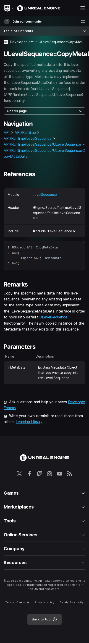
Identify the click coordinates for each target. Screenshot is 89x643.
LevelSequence (45, 194)
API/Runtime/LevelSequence (28, 138)
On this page (17, 111)
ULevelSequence (53, 317)
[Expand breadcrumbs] (33, 42)
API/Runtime (25, 132)
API (7, 132)
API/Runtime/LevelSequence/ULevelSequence (42, 144)
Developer (18, 42)
